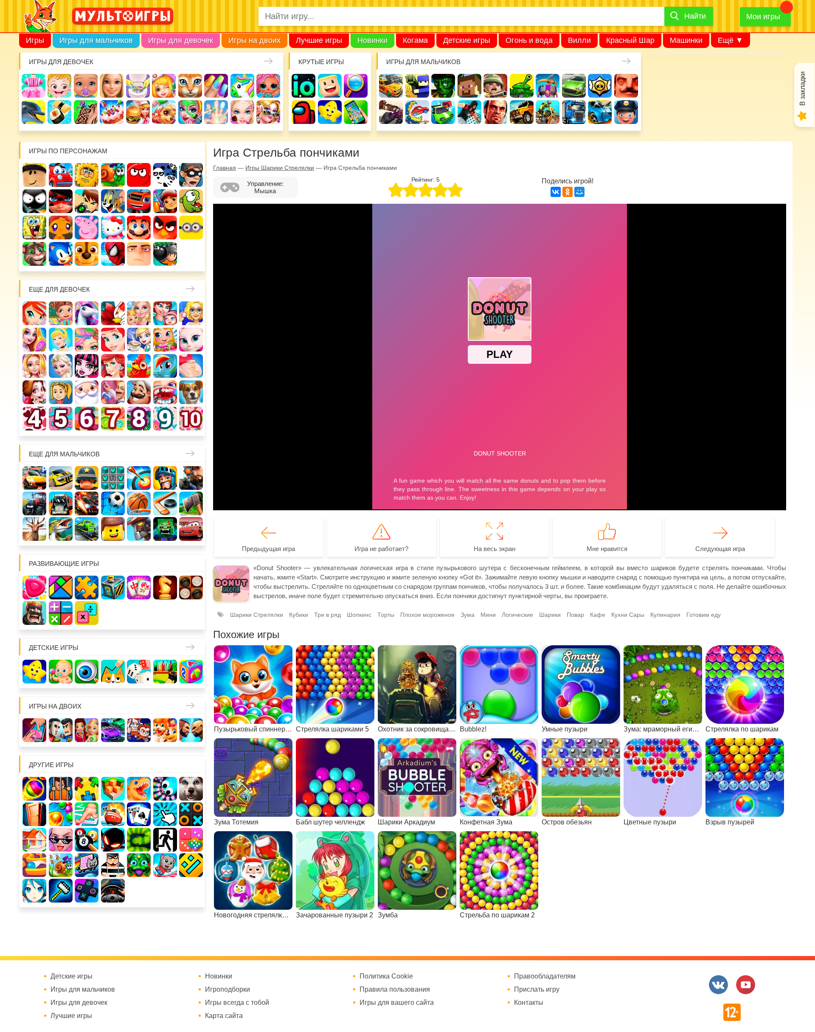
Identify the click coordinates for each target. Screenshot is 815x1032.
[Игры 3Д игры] (113, 789)
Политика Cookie (386, 976)
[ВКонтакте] (556, 192)
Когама (415, 40)
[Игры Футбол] (113, 503)
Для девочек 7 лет (113, 418)
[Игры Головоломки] (113, 587)
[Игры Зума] (139, 865)
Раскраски (113, 313)
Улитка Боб (113, 175)
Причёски (34, 339)
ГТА (495, 112)
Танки (522, 86)
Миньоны (191, 227)
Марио (139, 227)
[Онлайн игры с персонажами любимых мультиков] (122, 16)
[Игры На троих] (86, 789)
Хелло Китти (113, 227)
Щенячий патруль (86, 254)
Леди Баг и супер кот (61, 201)
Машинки (686, 40)
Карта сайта (224, 1015)
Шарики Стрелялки (256, 615)
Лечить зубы (165, 392)
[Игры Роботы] (139, 529)
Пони (165, 366)
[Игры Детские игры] (34, 671)
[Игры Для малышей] (61, 671)
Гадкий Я (139, 254)
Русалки (113, 366)
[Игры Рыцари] (165, 478)
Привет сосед (626, 86)
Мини (488, 615)
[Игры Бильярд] (86, 840)
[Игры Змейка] (139, 840)
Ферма (139, 366)
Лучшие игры (319, 40)
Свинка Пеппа (86, 227)
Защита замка (547, 86)
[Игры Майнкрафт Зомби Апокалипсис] (165, 529)
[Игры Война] (86, 478)
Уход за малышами (86, 86)
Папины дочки (61, 392)
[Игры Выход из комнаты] (165, 840)
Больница (191, 313)
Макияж (242, 112)
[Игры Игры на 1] (86, 814)
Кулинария (59, 112)
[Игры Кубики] (139, 671)
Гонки (391, 86)
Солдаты (495, 86)
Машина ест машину (417, 112)
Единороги (242, 86)
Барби (112, 86)
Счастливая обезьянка (61, 227)
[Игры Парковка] (34, 478)
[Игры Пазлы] (86, 587)
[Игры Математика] (61, 613)
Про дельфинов (33, 112)
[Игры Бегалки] (165, 865)
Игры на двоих (254, 40)
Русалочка (113, 339)
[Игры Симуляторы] (113, 891)
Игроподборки (227, 989)
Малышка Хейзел (59, 86)
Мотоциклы (547, 112)
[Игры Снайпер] (191, 478)
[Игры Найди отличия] (86, 671)
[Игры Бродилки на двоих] (165, 730)
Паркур (469, 112)
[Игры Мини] (191, 840)
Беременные (191, 366)
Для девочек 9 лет (165, 418)
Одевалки (33, 86)
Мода (268, 112)
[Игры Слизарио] (165, 789)
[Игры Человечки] (113, 840)
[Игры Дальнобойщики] (61, 503)
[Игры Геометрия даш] (191, 865)
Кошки (190, 86)
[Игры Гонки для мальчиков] (61, 478)
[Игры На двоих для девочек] (86, 730)
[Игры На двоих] (34, 730)
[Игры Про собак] (191, 789)
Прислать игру (536, 989)
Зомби (443, 86)
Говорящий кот (34, 254)
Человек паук (113, 254)
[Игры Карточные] (139, 814)
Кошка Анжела (191, 339)
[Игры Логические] (61, 587)
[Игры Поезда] (86, 529)
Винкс (34, 313)
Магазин (165, 339)
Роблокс (34, 175)
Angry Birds (165, 227)
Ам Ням (191, 201)
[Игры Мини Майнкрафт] (61, 891)
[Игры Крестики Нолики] (191, 814)
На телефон (356, 112)
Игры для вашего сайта (397, 1002)
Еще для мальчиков (64, 454)
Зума (468, 615)
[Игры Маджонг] (139, 587)
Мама (165, 313)
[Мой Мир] (579, 192)
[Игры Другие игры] (86, 891)
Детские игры (466, 40)
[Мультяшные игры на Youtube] (745, 984)
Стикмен (34, 201)
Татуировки (86, 112)
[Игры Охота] (34, 529)
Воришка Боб (191, 175)
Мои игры (763, 16)
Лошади (86, 313)
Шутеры (391, 112)
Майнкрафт (469, 86)
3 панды (165, 175)
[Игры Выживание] (191, 503)
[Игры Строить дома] (34, 840)
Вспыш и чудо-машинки (139, 201)
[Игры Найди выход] (34, 814)
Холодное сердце (61, 366)
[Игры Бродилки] (61, 865)
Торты (112, 112)
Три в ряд (327, 615)
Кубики (298, 615)
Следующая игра (720, 548)
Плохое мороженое (427, 615)
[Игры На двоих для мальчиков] (61, 730)
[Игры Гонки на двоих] (113, 730)
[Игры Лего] (113, 529)
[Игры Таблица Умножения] (86, 613)
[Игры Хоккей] (165, 503)
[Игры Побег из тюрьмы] (113, 865)
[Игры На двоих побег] (139, 730)
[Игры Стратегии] (34, 613)
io (303, 86)
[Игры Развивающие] (191, 671)
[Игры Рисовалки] (113, 671)
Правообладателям (545, 976)
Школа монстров (86, 366)
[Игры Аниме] (34, 891)
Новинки (372, 40)
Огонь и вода (529, 40)
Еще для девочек (59, 289)
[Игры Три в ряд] (34, 587)
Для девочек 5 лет (61, 418)
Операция (216, 112)
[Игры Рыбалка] (61, 529)
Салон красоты (190, 112)
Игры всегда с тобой (237, 1002)
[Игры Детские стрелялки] (165, 671)
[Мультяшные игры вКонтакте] (718, 984)
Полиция (626, 112)
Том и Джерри (113, 201)
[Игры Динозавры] (139, 789)
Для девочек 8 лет (139, 418)
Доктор (164, 86)
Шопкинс (359, 615)
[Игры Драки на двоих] (191, 730)
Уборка (138, 86)
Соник (61, 254)
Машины (574, 86)
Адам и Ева (86, 175)
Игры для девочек (180, 40)
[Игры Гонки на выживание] (86, 503)
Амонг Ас (303, 112)
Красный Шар (630, 40)
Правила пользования (395, 989)
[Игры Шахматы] (165, 587)
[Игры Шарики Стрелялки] (34, 789)
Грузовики (574, 112)
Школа (61, 313)
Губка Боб (34, 227)
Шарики (550, 615)
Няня (139, 313)
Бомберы (165, 254)
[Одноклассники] (567, 192)
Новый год (86, 392)
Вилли (579, 40)
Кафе (139, 339)
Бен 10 (86, 201)
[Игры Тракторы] (34, 503)
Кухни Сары (627, 615)
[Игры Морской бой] (113, 814)
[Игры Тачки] (191, 529)
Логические (517, 615)
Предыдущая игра (268, 548)
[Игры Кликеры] (165, 814)
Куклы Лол (268, 86)
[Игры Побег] (61, 789)
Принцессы (61, 339)
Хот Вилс (600, 112)
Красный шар (139, 175)
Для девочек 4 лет (34, 418)
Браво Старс (600, 86)
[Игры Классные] (61, 840)
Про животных (191, 392)
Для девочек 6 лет (86, 418)
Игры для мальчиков (96, 40)
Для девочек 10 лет (191, 418)
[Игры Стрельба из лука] (139, 478)
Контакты (528, 1002)
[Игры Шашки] (191, 587)
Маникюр (216, 86)
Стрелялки (417, 86)
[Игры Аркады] (86, 865)
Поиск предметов (356, 86)
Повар (139, 392)
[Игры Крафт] (113, 478)
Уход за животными (164, 112)
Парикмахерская (86, 339)
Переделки (113, 392)
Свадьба (34, 366)
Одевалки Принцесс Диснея (34, 392)
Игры (35, 40)
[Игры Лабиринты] (34, 865)
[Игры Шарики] (61, 814)
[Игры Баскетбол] (139, 503)
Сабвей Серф (165, 201)
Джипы (522, 112)
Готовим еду (138, 112)
